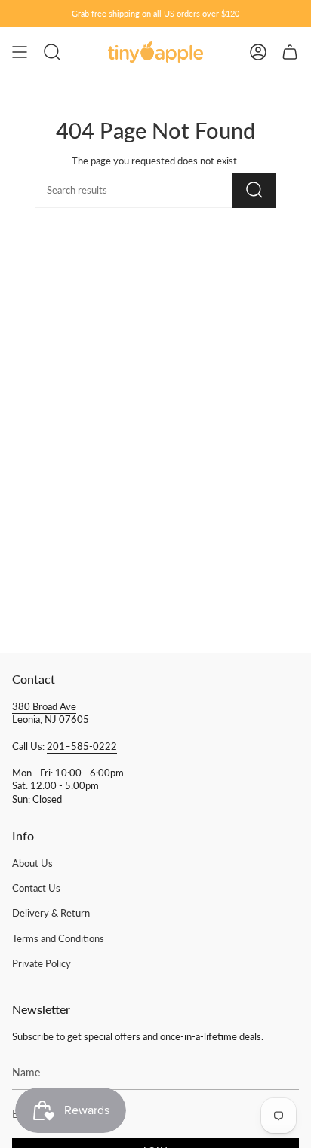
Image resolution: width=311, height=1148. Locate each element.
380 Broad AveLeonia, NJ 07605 (50, 713)
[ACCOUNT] (258, 52)
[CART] (290, 52)
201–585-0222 (82, 746)
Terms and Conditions (58, 938)
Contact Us (36, 888)
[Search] (254, 190)
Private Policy (41, 963)
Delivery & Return (51, 913)
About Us (32, 863)
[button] (52, 52)
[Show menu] (19, 52)
